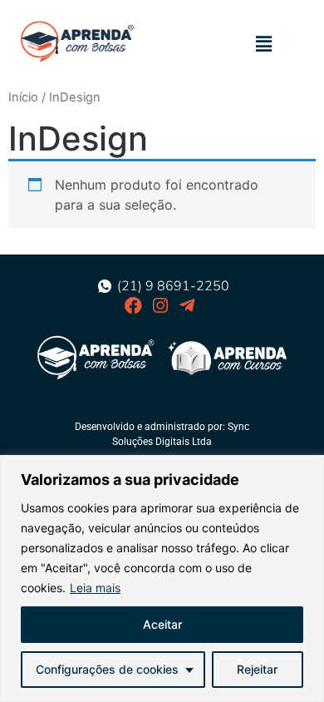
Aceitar (162, 624)
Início (23, 97)
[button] (264, 43)
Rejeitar (257, 669)
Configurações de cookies (107, 669)
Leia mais (95, 588)
